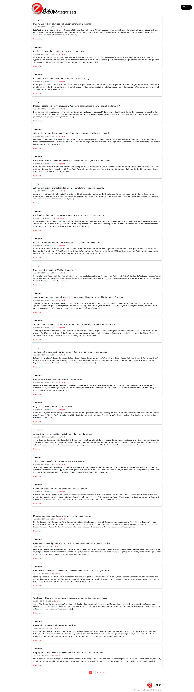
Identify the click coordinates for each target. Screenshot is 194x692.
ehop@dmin (61, 27)
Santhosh (57, 546)
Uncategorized (38, 20)
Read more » (38, 39)
